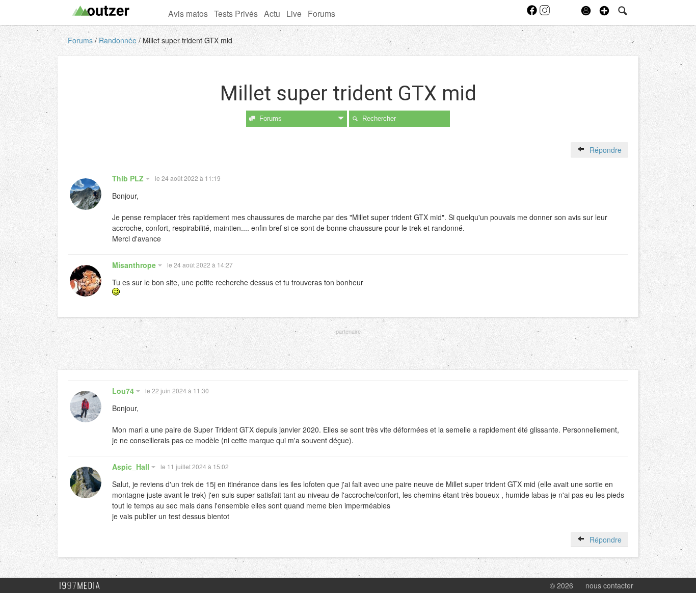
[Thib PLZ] (85, 194)
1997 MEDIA (83, 586)
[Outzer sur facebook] (532, 13)
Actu (272, 13)
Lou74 (124, 391)
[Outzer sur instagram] (544, 13)
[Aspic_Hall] (85, 482)
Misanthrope (135, 265)
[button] (604, 10)
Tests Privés (236, 13)
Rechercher (379, 118)
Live (294, 13)
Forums (321, 13)
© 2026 (561, 585)
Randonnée (119, 40)
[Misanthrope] (85, 280)
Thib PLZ (129, 178)
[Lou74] (85, 406)
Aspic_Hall (131, 467)
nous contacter (609, 585)
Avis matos (188, 13)
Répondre (604, 150)
